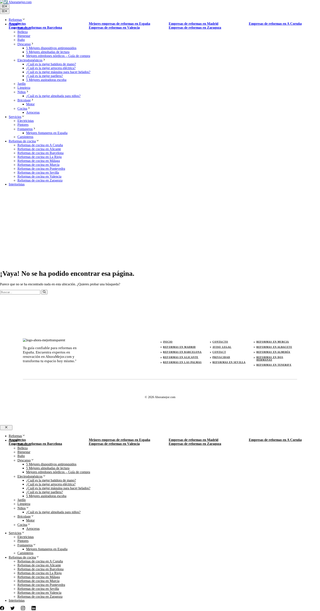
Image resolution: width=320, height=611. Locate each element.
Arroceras (33, 112)
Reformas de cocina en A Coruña (40, 145)
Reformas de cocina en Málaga (38, 161)
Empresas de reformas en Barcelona (35, 27)
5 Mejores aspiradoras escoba (46, 80)
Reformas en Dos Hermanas (269, 358)
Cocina (22, 108)
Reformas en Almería (273, 352)
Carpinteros (25, 137)
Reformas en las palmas (182, 362)
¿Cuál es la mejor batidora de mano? (51, 64)
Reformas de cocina (22, 141)
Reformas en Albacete (274, 347)
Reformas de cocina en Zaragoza (39, 180)
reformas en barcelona (182, 352)
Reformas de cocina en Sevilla (38, 172)
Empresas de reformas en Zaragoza (195, 27)
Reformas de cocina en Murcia (38, 165)
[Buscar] (44, 292)
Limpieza (23, 87)
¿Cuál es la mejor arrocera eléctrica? (51, 68)
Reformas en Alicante (180, 357)
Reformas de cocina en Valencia (39, 176)
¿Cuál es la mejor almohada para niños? (53, 96)
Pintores (23, 124)
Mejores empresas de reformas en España (119, 23)
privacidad (221, 357)
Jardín (21, 84)
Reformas (15, 20)
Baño (21, 40)
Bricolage (24, 100)
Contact (219, 352)
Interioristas (17, 184)
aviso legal (221, 347)
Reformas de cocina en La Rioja (39, 157)
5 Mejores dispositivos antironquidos (51, 48)
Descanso (24, 44)
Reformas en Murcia (272, 341)
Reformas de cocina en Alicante (39, 149)
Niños (21, 92)
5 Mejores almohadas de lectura (47, 52)
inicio (168, 341)
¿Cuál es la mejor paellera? (44, 76)
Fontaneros (25, 129)
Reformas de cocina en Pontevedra (41, 168)
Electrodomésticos (29, 60)
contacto (220, 341)
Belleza (22, 32)
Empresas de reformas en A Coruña (275, 23)
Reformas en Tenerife (273, 365)
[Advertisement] (160, 220)
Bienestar (23, 36)
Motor (30, 104)
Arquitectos (17, 23)
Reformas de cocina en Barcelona (40, 153)
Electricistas (25, 121)
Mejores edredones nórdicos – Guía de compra (58, 56)
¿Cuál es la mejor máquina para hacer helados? (58, 72)
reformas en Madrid (179, 347)
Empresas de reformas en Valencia (114, 27)
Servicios (15, 117)
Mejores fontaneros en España (46, 133)
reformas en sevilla (229, 362)
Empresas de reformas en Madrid (193, 23)
